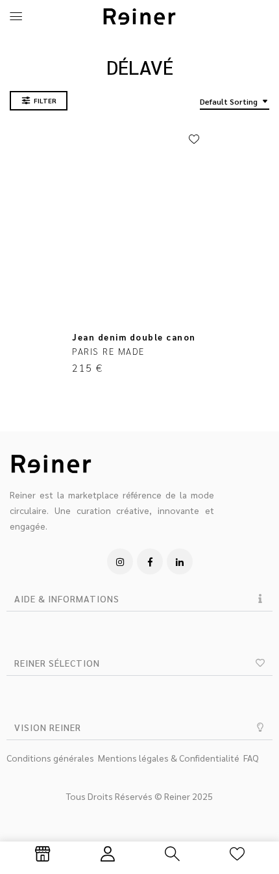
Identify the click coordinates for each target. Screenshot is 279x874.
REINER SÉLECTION (57, 663)
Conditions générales (50, 758)
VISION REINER (47, 727)
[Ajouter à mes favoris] (194, 140)
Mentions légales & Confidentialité (168, 758)
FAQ (251, 758)
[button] (139, 598)
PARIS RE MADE (108, 351)
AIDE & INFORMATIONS (66, 598)
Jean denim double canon (134, 336)
